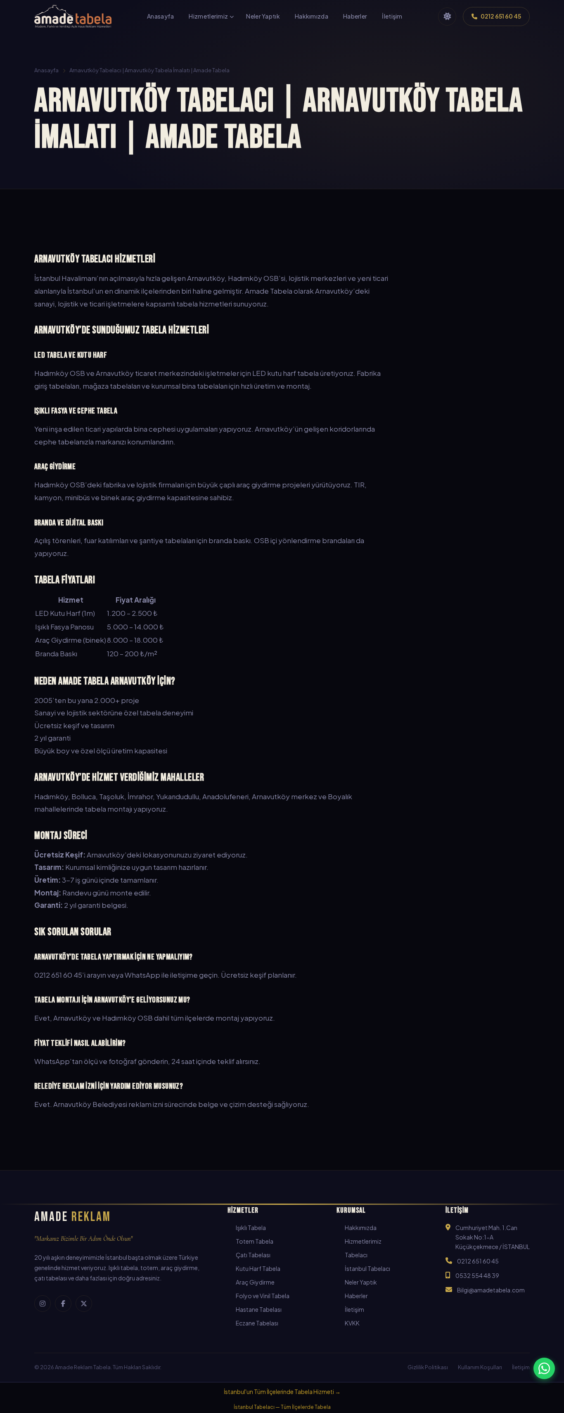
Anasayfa (46, 70)
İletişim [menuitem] (392, 16)
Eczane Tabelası (257, 1323)
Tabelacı (356, 1255)
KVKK (352, 1323)
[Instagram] (42, 1303)
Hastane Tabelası (259, 1309)
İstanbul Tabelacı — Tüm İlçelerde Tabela (282, 1407)
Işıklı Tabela (251, 1227)
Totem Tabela (254, 1241)
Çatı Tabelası (253, 1255)
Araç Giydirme (255, 1282)
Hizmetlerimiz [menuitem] (208, 16)
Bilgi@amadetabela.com (491, 1290)
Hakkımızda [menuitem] (311, 16)
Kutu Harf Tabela (258, 1268)
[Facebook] (63, 1303)
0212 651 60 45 (478, 1261)
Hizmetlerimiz (363, 1241)
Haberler (356, 1295)
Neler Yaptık (361, 1282)
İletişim (354, 1309)
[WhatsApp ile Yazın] (544, 1368)
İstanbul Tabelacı (367, 1268)
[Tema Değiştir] (447, 16)
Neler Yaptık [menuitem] (263, 16)
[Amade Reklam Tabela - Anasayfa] (72, 16)
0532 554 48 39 (477, 1275)
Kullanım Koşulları (480, 1367)
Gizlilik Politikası (428, 1367)
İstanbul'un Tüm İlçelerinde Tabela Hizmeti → (282, 1391)
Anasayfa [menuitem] (160, 16)
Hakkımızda (361, 1227)
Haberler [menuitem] (355, 16)
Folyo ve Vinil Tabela (262, 1295)
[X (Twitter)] (84, 1303)
